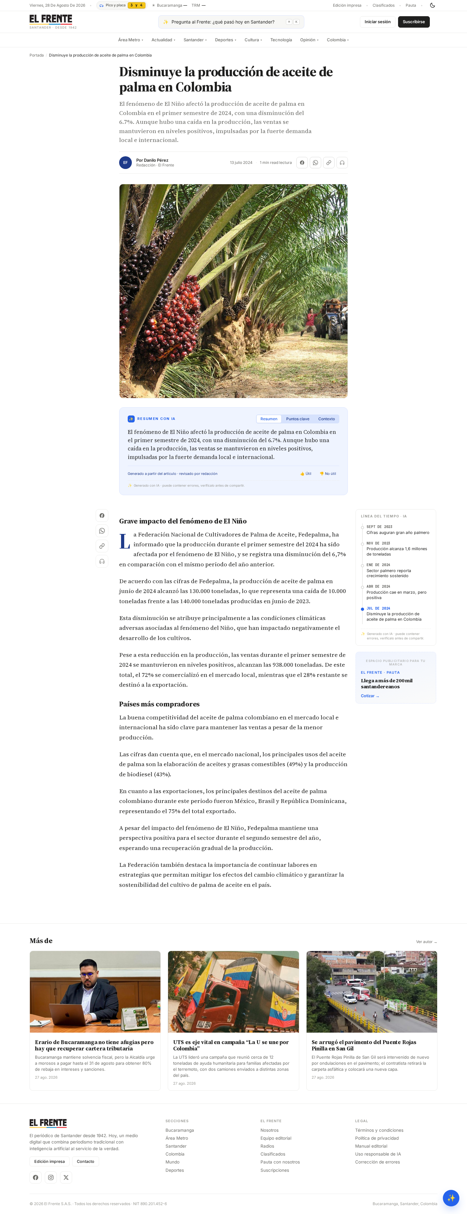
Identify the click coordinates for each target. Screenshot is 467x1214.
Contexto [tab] (326, 418)
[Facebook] (36, 1177)
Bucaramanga (180, 1130)
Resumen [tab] (269, 418)
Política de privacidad (377, 1138)
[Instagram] (51, 1177)
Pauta (411, 5)
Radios (267, 1146)
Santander (195, 39)
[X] (66, 1177)
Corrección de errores (377, 1161)
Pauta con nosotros (280, 1161)
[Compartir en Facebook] (302, 162)
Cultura (253, 39)
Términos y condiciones (379, 1130)
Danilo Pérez (156, 160)
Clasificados (384, 5)
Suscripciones (275, 1170)
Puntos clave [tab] (297, 418)
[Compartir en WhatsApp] (315, 162)
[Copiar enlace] (329, 162)
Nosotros (270, 1130)
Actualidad (163, 39)
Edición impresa (347, 5)
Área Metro (130, 39)
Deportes (225, 39)
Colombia (338, 39)
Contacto (85, 1161)
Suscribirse (414, 21)
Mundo (172, 1161)
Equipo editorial (276, 1138)
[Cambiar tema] (432, 5)
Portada (37, 55)
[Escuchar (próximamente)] (342, 162)
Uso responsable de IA (378, 1154)
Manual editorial (371, 1146)
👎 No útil (328, 473)
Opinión (309, 39)
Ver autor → (426, 942)
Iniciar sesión (378, 21)
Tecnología (281, 39)
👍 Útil (305, 473)
